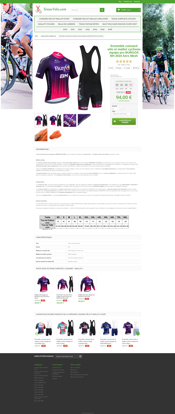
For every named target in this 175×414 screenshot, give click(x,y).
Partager (118, 68)
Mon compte (76, 365)
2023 (87, 29)
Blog (120, 1)
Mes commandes (75, 367)
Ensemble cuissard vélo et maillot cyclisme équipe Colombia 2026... (86, 341)
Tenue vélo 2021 (38, 385)
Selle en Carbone (66, 24)
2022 (80, 29)
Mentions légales (57, 376)
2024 (95, 29)
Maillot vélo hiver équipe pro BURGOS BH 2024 (86, 295)
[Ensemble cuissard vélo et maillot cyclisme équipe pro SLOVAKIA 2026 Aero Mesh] (44, 328)
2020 (65, 29)
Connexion (137, 1)
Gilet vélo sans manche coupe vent (119, 24)
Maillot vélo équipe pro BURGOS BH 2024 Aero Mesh (42, 296)
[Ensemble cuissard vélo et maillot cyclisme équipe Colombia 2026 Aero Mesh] (87, 328)
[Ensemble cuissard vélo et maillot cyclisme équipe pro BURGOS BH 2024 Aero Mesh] (41, 120)
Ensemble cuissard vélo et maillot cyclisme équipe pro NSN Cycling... (65, 341)
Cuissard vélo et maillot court (54, 19)
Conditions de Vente (58, 370)
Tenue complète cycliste (123, 19)
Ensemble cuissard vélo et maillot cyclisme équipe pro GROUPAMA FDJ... (108, 341)
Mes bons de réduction (77, 377)
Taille (113, 111)
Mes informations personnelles (79, 374)
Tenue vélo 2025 (38, 394)
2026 (110, 29)
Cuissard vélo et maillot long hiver (90, 19)
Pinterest (136, 68)
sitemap (54, 378)
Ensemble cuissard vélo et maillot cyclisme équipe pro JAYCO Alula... (130, 341)
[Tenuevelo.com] (51, 9)
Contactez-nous (127, 1)
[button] (138, 334)
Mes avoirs (74, 370)
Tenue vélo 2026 (38, 401)
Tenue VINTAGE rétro (89, 24)
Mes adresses (74, 372)
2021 (72, 29)
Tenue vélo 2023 (38, 389)
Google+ (128, 68)
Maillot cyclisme (46, 24)
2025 (102, 29)
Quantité (114, 106)
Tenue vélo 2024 (38, 392)
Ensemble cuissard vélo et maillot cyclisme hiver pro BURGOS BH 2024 (64, 296)
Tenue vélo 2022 (38, 387)
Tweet (111, 68)
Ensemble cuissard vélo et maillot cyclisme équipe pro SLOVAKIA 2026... (43, 341)
